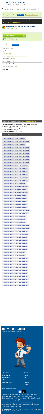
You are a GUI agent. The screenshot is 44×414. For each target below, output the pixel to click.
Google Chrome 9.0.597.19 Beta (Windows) (15, 168)
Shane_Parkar (13, 63)
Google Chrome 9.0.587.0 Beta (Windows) (15, 195)
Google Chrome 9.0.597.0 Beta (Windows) (15, 189)
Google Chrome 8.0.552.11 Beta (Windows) (15, 234)
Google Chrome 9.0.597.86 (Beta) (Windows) (16, 141)
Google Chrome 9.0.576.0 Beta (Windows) (15, 198)
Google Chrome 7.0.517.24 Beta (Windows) (15, 258)
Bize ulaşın (6, 377)
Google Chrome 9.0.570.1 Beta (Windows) (15, 201)
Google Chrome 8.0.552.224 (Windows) (14, 219)
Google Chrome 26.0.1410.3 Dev (20, 27)
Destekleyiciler (7, 382)
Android (26, 382)
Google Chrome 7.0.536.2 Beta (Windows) (15, 243)
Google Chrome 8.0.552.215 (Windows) (14, 222)
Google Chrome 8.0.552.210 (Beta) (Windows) (16, 225)
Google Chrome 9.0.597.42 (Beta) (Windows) (16, 162)
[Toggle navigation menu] (38, 3)
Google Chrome (30, 20)
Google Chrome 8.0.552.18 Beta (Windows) (15, 231)
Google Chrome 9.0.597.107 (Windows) (14, 183)
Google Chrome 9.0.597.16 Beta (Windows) (15, 171)
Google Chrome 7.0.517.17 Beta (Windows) (15, 261)
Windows (5, 20)
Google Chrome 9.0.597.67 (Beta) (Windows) (16, 150)
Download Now (9, 35)
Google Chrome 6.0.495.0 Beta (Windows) (15, 270)
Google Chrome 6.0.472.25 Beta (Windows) (15, 279)
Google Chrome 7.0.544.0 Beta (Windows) (15, 240)
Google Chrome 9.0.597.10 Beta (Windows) (15, 180)
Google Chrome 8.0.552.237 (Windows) (14, 216)
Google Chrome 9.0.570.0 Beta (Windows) (15, 204)
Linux (25, 380)
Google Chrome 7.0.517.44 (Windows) (14, 252)
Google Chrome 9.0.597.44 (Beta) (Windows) (16, 159)
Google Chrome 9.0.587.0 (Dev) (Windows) (15, 192)
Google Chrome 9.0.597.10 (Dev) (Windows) (15, 177)
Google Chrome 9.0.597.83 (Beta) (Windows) (16, 147)
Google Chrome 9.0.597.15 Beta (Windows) (15, 174)
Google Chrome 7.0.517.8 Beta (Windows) (15, 246)
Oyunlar (26, 384)
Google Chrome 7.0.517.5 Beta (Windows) (15, 249)
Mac (25, 377)
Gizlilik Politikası (24, 409)
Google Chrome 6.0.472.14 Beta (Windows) (15, 285)
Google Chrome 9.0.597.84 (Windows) (14, 144)
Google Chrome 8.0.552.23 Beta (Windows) (15, 213)
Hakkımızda (6, 375)
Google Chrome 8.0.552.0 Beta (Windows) (15, 237)
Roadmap (6, 380)
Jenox (20, 411)
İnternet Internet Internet (17, 20)
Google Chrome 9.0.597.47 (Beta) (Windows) (16, 153)
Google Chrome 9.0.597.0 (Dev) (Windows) (15, 186)
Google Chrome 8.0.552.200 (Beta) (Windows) (16, 228)
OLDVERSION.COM (15, 2)
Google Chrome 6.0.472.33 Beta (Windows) (15, 276)
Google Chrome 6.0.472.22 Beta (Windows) (15, 282)
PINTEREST (33, 409)
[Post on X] (7, 69)
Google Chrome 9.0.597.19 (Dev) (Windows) (15, 165)
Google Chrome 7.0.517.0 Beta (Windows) (15, 264)
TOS (39, 409)
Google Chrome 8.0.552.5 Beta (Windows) (15, 207)
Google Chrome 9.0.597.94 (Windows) (14, 138)
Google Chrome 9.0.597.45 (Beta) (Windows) (16, 156)
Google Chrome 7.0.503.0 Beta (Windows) (15, 267)
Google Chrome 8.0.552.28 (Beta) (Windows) (16, 210)
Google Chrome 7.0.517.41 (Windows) (14, 255)
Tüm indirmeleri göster (31, 15)
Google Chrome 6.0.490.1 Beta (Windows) (15, 273)
